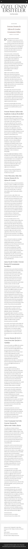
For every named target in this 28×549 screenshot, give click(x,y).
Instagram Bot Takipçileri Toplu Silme (12, 527)
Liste (5, 530)
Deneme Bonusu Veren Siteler (11, 514)
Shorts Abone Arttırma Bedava (11, 533)
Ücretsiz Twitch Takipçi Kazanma (11, 535)
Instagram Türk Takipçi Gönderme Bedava (13, 529)
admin (17, 34)
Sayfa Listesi (7, 532)
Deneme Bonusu (8, 512)
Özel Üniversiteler (14, 9)
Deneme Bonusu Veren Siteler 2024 (12, 516)
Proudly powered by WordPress (18, 546)
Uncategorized (14, 23)
